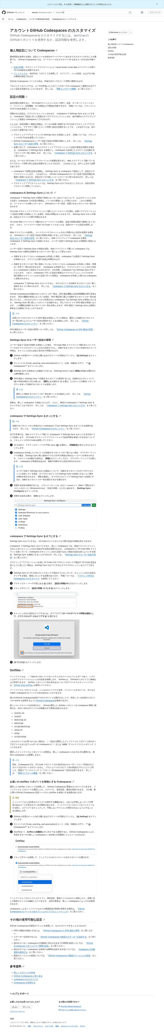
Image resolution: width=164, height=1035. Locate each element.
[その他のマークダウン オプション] (131, 32)
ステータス (49, 1026)
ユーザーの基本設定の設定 (39, 19)
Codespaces (21, 19)
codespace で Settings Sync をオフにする (34, 536)
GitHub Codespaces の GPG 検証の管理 (75, 329)
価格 (57, 1026)
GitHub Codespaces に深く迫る (28, 976)
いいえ (27, 1007)
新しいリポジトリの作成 (24, 972)
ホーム (10, 19)
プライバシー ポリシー (17, 1011)
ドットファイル (20, 73)
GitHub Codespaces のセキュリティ (48, 428)
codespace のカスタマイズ (26, 979)
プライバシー (38, 1026)
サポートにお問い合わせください (73, 1010)
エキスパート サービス (69, 1026)
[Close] (157, 4)
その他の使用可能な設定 (26, 919)
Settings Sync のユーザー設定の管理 (30, 339)
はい (16, 1007)
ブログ (82, 1026)
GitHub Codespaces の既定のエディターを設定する (64, 937)
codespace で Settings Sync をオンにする (73, 153)
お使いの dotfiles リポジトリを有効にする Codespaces (40, 781)
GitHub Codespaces (45, 700)
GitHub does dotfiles (23, 685)
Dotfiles (15, 670)
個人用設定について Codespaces (32, 50)
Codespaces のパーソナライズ (64, 19)
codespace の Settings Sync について (31, 192)
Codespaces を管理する (24, 982)
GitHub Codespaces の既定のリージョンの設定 (69, 955)
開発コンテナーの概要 (66, 89)
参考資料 (15, 966)
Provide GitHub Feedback (71, 1006)
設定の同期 (18, 67)
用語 (29, 1026)
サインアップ (155, 12)
